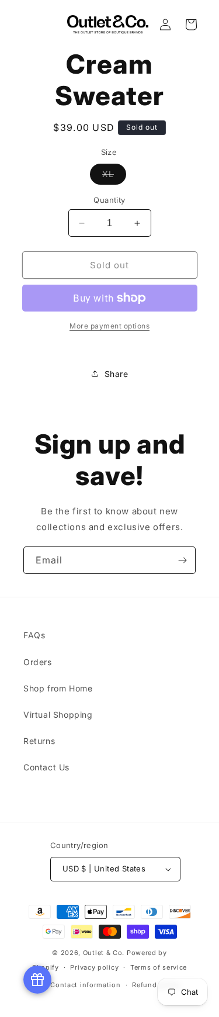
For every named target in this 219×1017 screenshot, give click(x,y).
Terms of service (158, 967)
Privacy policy (94, 967)
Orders (37, 662)
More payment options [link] (109, 325)
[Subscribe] (182, 560)
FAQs (34, 635)
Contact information (85, 985)
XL (114, 176)
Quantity (109, 200)
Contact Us (46, 767)
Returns (39, 741)
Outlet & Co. (103, 953)
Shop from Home (57, 688)
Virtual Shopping (58, 714)
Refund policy (156, 985)
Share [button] (116, 374)
